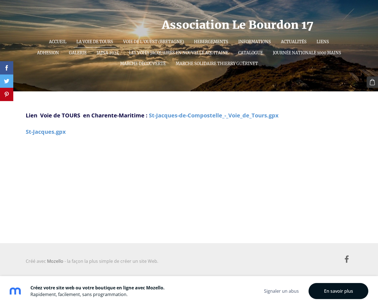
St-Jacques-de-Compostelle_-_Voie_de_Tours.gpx (214, 115)
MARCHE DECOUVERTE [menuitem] (143, 63)
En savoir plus (338, 291)
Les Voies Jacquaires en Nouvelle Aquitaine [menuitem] (178, 52)
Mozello (55, 261)
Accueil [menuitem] (57, 41)
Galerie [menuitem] (78, 52)
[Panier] (372, 82)
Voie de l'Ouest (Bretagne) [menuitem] (153, 41)
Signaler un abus (281, 291)
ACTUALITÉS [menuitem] (294, 41)
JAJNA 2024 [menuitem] (108, 52)
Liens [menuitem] (323, 41)
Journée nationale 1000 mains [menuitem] (307, 52)
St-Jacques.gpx (46, 131)
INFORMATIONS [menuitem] (254, 41)
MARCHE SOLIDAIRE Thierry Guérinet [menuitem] (217, 63)
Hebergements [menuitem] (211, 41)
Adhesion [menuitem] (48, 52)
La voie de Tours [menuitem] (94, 41)
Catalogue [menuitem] (250, 52)
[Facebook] (346, 259)
